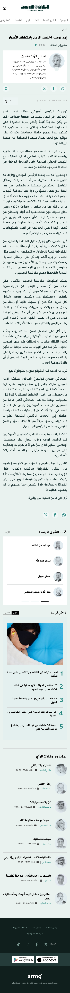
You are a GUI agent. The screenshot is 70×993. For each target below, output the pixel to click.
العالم (37, 17)
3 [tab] (25, 599)
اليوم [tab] (15, 609)
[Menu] (66, 6)
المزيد (7, 529)
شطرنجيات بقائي (41, 762)
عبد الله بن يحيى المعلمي (37, 589)
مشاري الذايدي (45, 767)
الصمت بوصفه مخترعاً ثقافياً (34, 818)
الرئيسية (64, 17)
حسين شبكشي (45, 900)
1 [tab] (45, 599)
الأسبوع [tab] (7, 609)
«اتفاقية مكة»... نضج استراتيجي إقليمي (27, 854)
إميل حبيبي (44, 781)
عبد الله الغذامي (45, 823)
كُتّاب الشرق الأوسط (53, 529)
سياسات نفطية (42, 836)
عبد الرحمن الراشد (41, 542)
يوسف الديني (46, 859)
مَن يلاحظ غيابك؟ (40, 799)
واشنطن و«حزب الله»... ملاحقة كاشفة (28, 873)
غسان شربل (44, 573)
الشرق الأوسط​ (49, 17)
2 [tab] (35, 599)
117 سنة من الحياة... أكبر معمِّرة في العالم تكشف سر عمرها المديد (35, 684)
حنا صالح (48, 878)
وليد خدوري (47, 841)
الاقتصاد (18, 17)
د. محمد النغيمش (45, 804)
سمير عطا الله (43, 558)
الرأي (28, 17)
